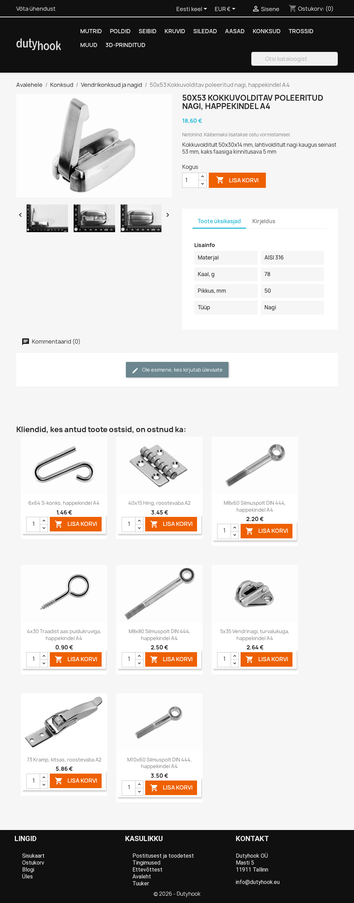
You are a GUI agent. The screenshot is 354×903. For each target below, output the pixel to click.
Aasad (235, 31)
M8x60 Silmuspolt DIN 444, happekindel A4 (255, 506)
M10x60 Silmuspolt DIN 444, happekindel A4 (159, 763)
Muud (88, 45)
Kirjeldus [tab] (263, 221)
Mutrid (91, 31)
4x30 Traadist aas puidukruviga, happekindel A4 (64, 634)
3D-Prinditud (125, 45)
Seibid (148, 31)
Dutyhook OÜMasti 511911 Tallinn (252, 862)
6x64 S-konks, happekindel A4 (64, 503)
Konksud (267, 31)
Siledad (205, 31)
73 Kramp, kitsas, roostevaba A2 (64, 759)
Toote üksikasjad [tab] (219, 221)
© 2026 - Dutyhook (177, 893)
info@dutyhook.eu (258, 882)
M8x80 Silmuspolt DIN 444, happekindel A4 (159, 634)
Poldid (120, 31)
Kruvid (175, 31)
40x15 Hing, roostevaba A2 (159, 503)
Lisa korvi (237, 180)
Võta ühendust (36, 8)
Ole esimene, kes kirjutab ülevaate (182, 369)
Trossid (301, 31)
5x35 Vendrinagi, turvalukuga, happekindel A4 (254, 634)
